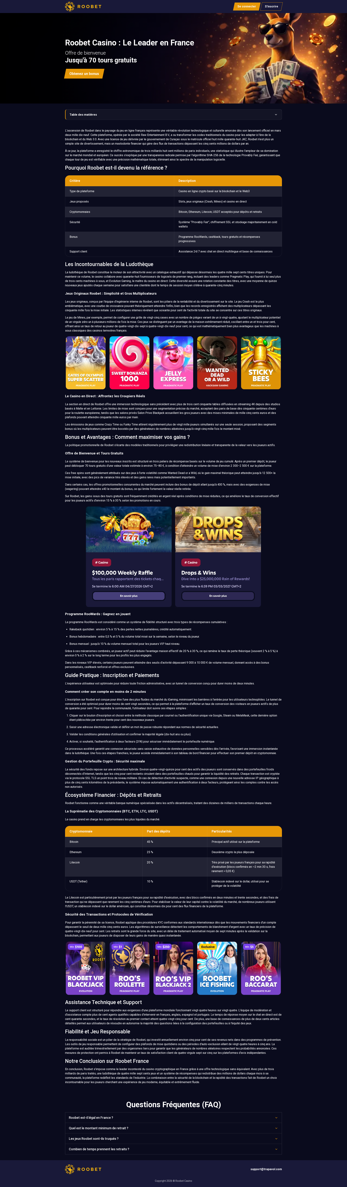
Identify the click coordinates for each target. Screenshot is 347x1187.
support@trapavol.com (266, 1169)
